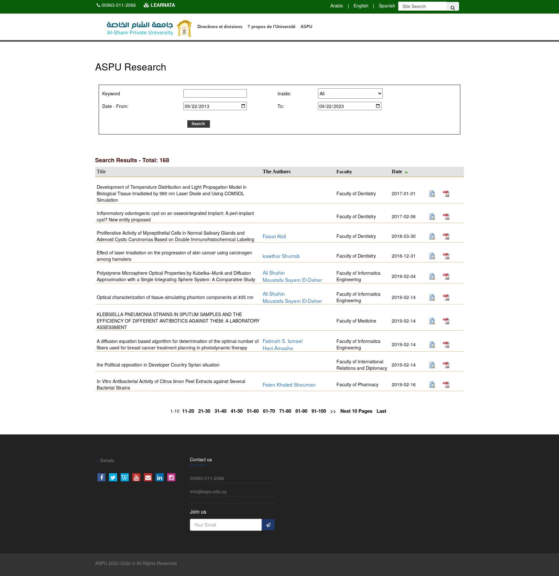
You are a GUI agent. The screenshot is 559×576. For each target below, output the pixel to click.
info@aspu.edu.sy (208, 491)
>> (333, 411)
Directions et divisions (219, 26)
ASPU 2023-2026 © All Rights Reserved (136, 563)
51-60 (253, 411)
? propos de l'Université (271, 26)
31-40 (220, 411)
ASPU (306, 26)
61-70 (269, 411)
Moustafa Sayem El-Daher (292, 279)
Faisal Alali (274, 236)
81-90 (301, 411)
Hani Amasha (278, 347)
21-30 (204, 411)
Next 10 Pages (356, 411)
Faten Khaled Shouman (289, 384)
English (361, 5)
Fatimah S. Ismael (282, 340)
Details (106, 460)
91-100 (319, 411)
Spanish (387, 5)
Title (101, 171)
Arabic (336, 5)
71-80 (285, 411)
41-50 (237, 411)
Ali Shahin (274, 272)
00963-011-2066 (119, 5)
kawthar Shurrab (281, 255)
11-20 (188, 411)
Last (381, 411)
